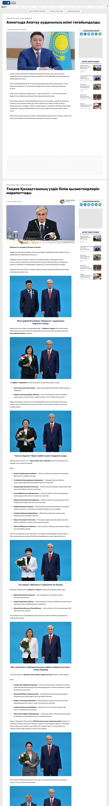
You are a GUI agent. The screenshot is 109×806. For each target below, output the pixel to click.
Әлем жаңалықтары (73, 11)
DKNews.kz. (33, 260)
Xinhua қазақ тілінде (56, 11)
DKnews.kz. (22, 79)
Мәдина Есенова (70, 205)
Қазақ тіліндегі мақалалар (37, 11)
